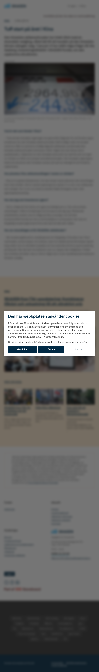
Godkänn (22, 349)
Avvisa (51, 349)
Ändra (78, 349)
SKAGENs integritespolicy (50, 337)
